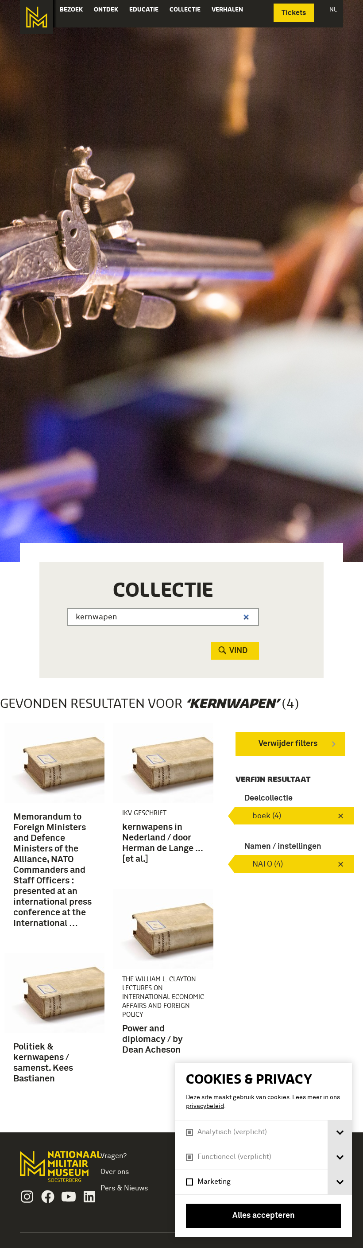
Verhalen (227, 9)
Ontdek (106, 9)
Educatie (143, 9)
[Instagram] (27, 1197)
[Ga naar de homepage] (36, 17)
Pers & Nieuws (124, 1188)
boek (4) (266, 816)
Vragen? (113, 1155)
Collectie (185, 9)
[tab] (340, 1132)
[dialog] (263, 1150)
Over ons (114, 1171)
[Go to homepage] (51, 1170)
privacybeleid (205, 1106)
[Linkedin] (89, 1197)
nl (333, 9)
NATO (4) (267, 864)
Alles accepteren (263, 1216)
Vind (238, 651)
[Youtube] (69, 1197)
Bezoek (71, 9)
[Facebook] (48, 1197)
